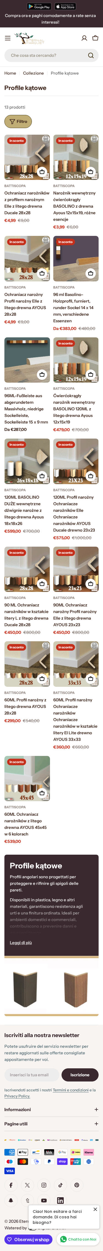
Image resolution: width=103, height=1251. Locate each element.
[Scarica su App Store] (65, 6)
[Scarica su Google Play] (39, 6)
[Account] (84, 38)
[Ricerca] (91, 55)
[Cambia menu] (7, 38)
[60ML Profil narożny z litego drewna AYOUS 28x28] (27, 664)
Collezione (33, 73)
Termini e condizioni (71, 1090)
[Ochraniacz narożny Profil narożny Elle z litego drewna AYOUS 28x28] (27, 258)
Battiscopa (15, 186)
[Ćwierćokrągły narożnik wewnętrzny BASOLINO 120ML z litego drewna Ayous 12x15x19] (76, 360)
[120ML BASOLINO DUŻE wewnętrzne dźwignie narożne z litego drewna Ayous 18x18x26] (27, 461)
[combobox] (51, 55)
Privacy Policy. (17, 1096)
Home (10, 73)
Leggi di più (21, 942)
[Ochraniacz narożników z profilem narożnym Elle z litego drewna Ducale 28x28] (27, 157)
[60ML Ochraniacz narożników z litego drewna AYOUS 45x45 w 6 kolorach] (27, 778)
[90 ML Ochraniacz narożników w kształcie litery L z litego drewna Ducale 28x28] (27, 569)
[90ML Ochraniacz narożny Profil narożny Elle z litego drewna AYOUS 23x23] (76, 569)
